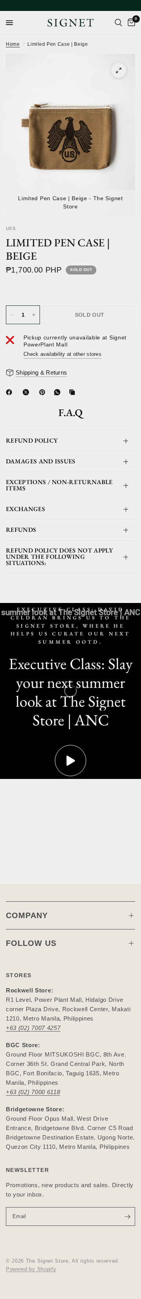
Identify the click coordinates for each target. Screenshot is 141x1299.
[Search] (118, 22)
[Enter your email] (127, 1216)
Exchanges (25, 509)
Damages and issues (41, 461)
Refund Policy (32, 440)
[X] (27, 392)
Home (13, 44)
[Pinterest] (44, 392)
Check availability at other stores (62, 354)
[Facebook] (10, 392)
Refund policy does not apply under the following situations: (59, 556)
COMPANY (27, 915)
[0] (130, 22)
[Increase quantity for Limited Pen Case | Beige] (34, 315)
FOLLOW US (31, 943)
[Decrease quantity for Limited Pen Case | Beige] (12, 315)
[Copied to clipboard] (73, 392)
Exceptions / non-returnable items (59, 485)
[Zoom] (118, 70)
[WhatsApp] (58, 392)
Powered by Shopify (31, 1269)
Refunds (21, 530)
